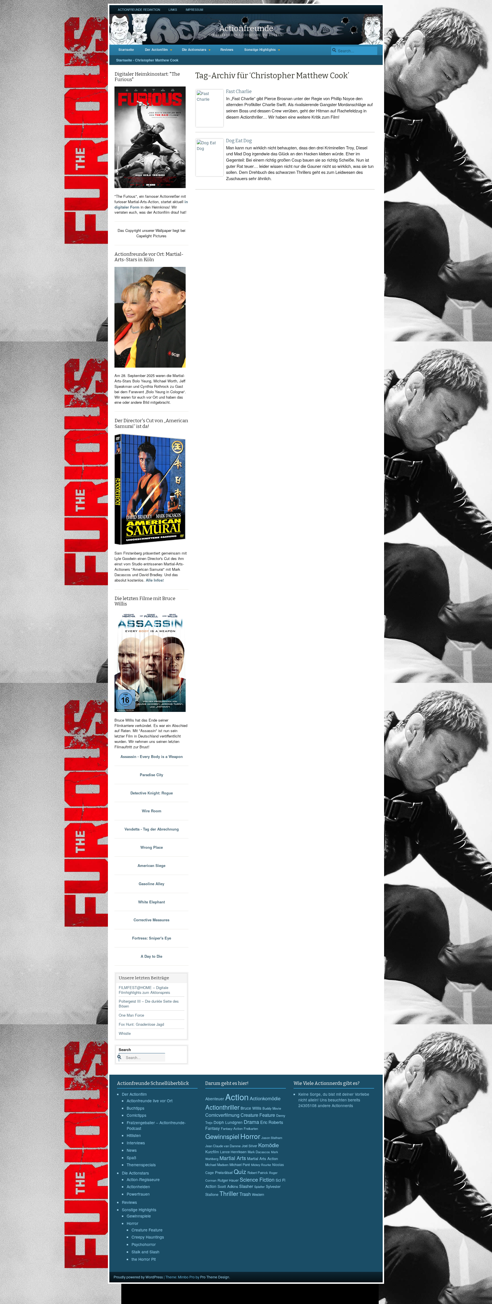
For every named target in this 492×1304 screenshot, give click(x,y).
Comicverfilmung (222, 1114)
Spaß (131, 1157)
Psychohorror (144, 1244)
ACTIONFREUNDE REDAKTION (139, 9)
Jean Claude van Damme (223, 1146)
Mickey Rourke (261, 1165)
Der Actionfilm (156, 49)
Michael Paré (239, 1164)
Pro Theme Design (214, 1276)
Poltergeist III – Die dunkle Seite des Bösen (149, 1003)
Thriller (229, 1193)
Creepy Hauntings (148, 1237)
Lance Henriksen (233, 1151)
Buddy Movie (272, 1108)
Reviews (226, 49)
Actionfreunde (246, 28)
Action (237, 1097)
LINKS (173, 9)
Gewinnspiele (139, 1216)
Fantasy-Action (232, 1128)
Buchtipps (135, 1108)
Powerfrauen (138, 1194)
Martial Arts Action (262, 1158)
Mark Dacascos (259, 1152)
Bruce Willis (251, 1108)
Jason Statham (271, 1137)
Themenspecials (141, 1164)
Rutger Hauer (228, 1180)
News (132, 1150)
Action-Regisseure (143, 1179)
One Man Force (131, 1015)
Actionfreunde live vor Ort (150, 1100)
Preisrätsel (224, 1172)
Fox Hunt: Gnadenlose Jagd (141, 1024)
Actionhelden (138, 1186)
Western (258, 1194)
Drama (251, 1121)
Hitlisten (134, 1135)
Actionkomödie (265, 1098)
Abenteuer (214, 1098)
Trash (245, 1194)
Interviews (136, 1143)
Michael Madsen (216, 1164)
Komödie (268, 1145)
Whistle (125, 1033)
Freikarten (251, 1128)
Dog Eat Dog (239, 140)
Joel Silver (249, 1146)
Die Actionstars (194, 49)
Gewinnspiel (222, 1136)
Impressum (194, 9)
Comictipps (136, 1115)
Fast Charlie (239, 91)
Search (125, 1049)
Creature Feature (147, 1230)
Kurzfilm (212, 1151)
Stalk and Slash (145, 1251)
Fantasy (212, 1128)
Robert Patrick (257, 1172)
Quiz (240, 1171)
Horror (132, 1223)
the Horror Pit (144, 1259)
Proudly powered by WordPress (138, 1276)
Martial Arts (233, 1157)
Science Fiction (257, 1179)
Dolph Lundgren (228, 1122)
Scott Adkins (228, 1186)
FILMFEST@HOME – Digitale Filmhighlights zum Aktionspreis (144, 990)
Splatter (259, 1186)
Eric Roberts (271, 1122)
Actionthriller (222, 1107)
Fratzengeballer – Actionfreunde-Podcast (156, 1125)
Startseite (126, 49)
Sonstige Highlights (260, 49)
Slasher (246, 1186)
